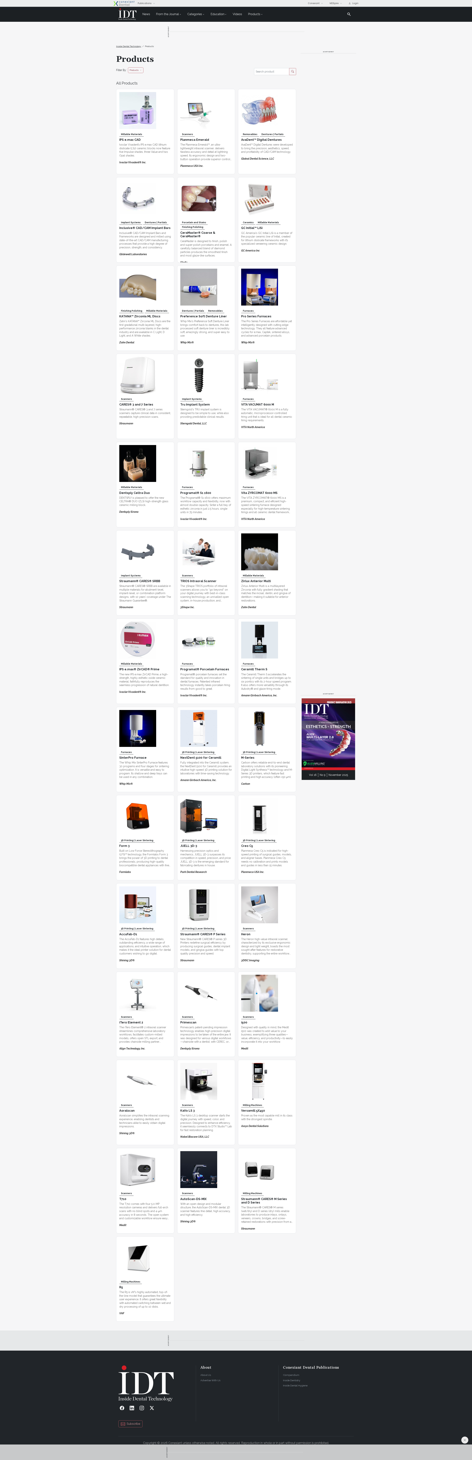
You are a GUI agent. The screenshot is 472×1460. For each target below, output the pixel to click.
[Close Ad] (464, 1440)
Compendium (291, 1374)
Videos (237, 14)
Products (254, 14)
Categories (194, 14)
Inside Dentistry (291, 1380)
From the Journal (167, 14)
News (146, 14)
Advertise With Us (210, 1380)
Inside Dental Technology (128, 46)
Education (217, 14)
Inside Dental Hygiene (295, 1385)
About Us (205, 1374)
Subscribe (133, 1423)
